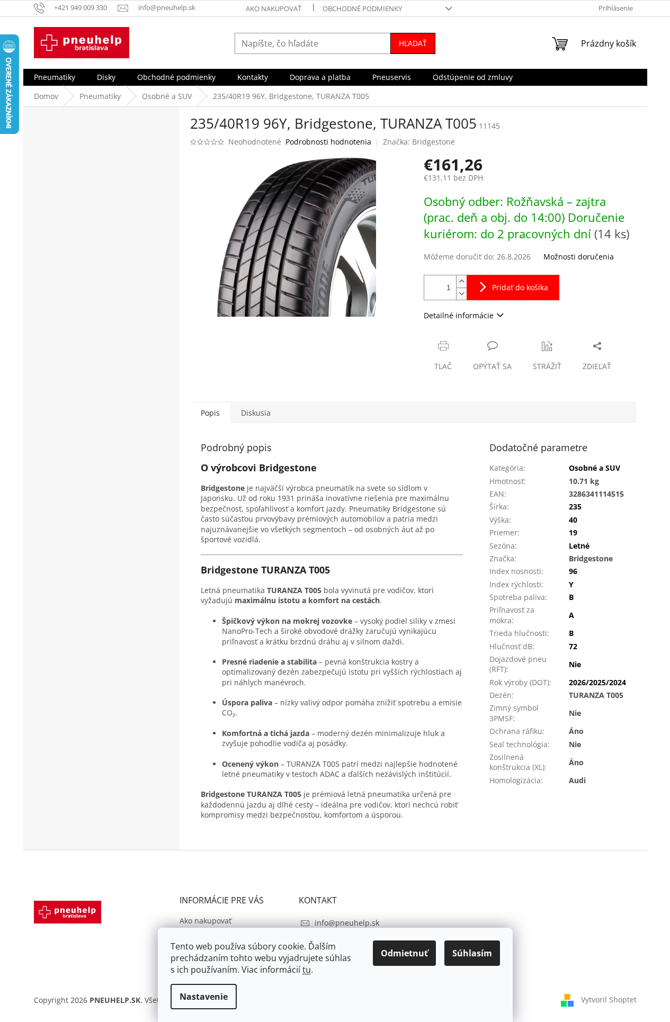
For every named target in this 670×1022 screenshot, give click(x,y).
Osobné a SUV (594, 468)
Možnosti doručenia (578, 257)
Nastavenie (204, 996)
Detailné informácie (459, 315)
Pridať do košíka (520, 287)
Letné (579, 546)
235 (575, 506)
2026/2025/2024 (597, 682)
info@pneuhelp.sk (347, 923)
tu (306, 969)
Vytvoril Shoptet (609, 999)
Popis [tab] (210, 413)
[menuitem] (54, 77)
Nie (575, 664)
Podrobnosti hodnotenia (328, 142)
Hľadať (413, 43)
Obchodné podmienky (362, 8)
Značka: (419, 142)
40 (573, 520)
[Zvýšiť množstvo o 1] (461, 281)
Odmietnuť (404, 953)
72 (573, 646)
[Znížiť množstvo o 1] (461, 294)
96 (573, 571)
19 (573, 532)
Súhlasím (472, 953)
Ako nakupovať (273, 8)
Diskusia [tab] (256, 413)
